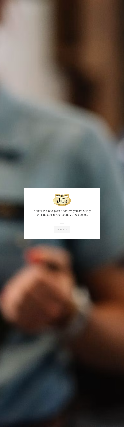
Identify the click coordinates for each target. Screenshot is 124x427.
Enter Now (62, 230)
